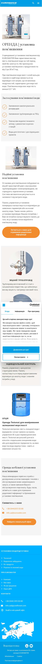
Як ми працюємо (10, 586)
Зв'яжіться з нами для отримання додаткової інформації (21, 232)
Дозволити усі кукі (21, 350)
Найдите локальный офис (19, 522)
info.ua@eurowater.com (16, 513)
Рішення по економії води (13, 567)
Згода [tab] (7, 311)
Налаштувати (19, 357)
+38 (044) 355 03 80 (14, 601)
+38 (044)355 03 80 (14, 509)
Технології (7, 558)
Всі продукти (8, 564)
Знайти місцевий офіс (15, 610)
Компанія (7, 579)
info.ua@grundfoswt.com (15, 606)
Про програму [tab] (33, 311)
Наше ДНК (8, 589)
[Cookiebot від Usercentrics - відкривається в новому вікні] (29, 305)
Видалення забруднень (13, 561)
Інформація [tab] (20, 311)
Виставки (7, 583)
